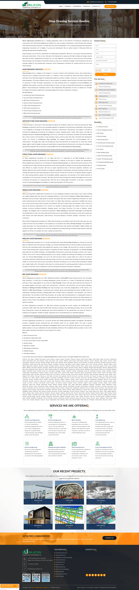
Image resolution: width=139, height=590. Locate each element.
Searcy (77, 396)
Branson (82, 369)
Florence (32, 376)
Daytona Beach (88, 372)
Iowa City (106, 379)
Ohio (35, 360)
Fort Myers (74, 376)
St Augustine (39, 398)
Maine (56, 362)
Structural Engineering (105, 86)
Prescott (72, 391)
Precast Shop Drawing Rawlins (31, 269)
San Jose (114, 362)
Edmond (48, 374)
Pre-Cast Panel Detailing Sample (105, 146)
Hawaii (114, 360)
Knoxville (81, 381)
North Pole (54, 389)
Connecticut (67, 359)
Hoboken (67, 379)
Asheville (78, 366)
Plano (40, 391)
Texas (29, 359)
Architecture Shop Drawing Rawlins (58, 149)
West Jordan (69, 399)
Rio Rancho (47, 393)
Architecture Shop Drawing (38, 121)
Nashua (60, 386)
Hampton (36, 379)
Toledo (114, 398)
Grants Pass (67, 377)
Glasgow (37, 377)
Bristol (92, 369)
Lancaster (110, 381)
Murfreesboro (41, 386)
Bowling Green (71, 369)
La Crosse (86, 381)
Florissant (37, 376)
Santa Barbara (26, 364)
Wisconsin (86, 360)
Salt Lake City (87, 394)
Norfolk (92, 388)
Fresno (87, 364)
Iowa (80, 362)
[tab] (105, 83)
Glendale (42, 377)
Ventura (74, 364)
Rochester (63, 393)
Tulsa (28, 399)
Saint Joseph (60, 394)
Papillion (106, 389)
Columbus (46, 372)
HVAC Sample (100, 168)
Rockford (88, 393)
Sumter (84, 398)
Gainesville (25, 377)
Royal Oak (25, 394)
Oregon (105, 360)
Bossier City (41, 369)
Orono (96, 389)
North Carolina (72, 360)
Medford (55, 384)
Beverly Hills (37, 364)
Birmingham (99, 367)
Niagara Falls (76, 388)
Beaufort (66, 367)
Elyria (51, 374)
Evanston (63, 374)
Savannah (38, 396)
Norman (96, 388)
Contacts (96, 587)
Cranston (64, 372)
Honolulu (73, 379)
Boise (27, 369)
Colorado (37, 359)
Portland (49, 391)
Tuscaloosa (32, 399)
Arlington (73, 366)
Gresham (31, 379)
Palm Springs (68, 364)
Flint (28, 376)
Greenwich (113, 377)
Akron (114, 364)
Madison (114, 382)
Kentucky (38, 362)
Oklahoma (66, 360)
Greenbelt (90, 377)
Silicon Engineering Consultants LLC (41, 587)
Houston (82, 379)
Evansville (68, 374)
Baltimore (29, 367)
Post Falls (60, 391)
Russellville (35, 394)
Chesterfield (92, 371)
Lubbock (105, 382)
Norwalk (60, 389)
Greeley (72, 377)
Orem (89, 389)
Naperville (51, 386)
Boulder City (56, 369)
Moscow (31, 386)
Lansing (24, 382)
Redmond (29, 393)
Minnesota (32, 362)
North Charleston (109, 388)
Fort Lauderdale (62, 376)
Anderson (57, 366)
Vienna (47, 399)
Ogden (73, 389)
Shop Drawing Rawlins (55, 269)
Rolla (106, 393)
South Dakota (30, 360)
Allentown (41, 366)
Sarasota (24, 396)
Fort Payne (80, 376)
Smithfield (107, 396)
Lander (114, 381)
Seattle (81, 396)
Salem (76, 394)
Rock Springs (82, 393)
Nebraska (61, 362)
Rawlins (24, 393)
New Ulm (36, 388)
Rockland (93, 393)
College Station (26, 372)
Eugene (58, 374)
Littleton (85, 382)
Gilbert (33, 377)
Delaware (76, 362)
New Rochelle (30, 388)
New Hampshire (40, 360)
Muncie (35, 386)
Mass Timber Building (104, 115)
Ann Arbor (62, 366)
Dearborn (95, 372)
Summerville (78, 398)
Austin (109, 366)
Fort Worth (105, 376)
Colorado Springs (34, 372)
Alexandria (35, 366)
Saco (43, 394)
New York (110, 360)
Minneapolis (98, 384)
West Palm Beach (76, 399)
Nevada (52, 362)
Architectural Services (61, 553)
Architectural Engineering (105, 83)
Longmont (95, 382)
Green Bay (77, 377)
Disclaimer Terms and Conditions (108, 587)
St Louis (55, 398)
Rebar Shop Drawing (35, 190)
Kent (77, 381)
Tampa (107, 398)
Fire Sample (100, 149)
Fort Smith (86, 376)
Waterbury (62, 399)
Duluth (24, 374)
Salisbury (81, 394)
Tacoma (97, 398)
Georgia (61, 360)
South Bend (113, 396)
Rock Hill (76, 393)
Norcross (88, 388)
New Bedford (71, 386)
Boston (47, 369)
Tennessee (73, 359)
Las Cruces (29, 382)
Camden (34, 371)
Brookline (114, 369)
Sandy (110, 394)
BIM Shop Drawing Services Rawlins (69, 116)
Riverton (53, 393)
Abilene (111, 364)
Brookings (109, 369)
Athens (82, 366)
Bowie (66, 369)
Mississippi (84, 362)
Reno (33, 393)
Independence (93, 379)
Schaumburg (49, 396)
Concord (51, 372)
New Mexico (52, 360)
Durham (28, 374)
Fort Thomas (93, 376)
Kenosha (73, 381)
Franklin (111, 376)
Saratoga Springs (31, 396)
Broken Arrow (102, 369)
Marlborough (44, 384)
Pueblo (90, 391)
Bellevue (81, 367)
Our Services (90, 587)
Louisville (100, 382)
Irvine (91, 364)
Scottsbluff (62, 396)
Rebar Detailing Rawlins (64, 234)
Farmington (95, 374)
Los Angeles (90, 362)
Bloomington (111, 367)
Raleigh (109, 391)
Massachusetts (26, 362)
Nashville (65, 386)
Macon (109, 382)
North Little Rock (41, 389)
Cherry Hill (86, 371)
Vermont (92, 360)
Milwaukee (91, 384)
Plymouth (44, 391)
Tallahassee (102, 398)
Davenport (77, 372)
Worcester (105, 399)
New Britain (91, 386)
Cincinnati (108, 371)
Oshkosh (101, 389)
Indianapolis (100, 379)
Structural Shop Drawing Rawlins (53, 185)
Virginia (62, 359)
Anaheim (50, 364)
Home (53, 25)
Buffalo (24, 371)
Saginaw (47, 394)
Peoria (114, 389)
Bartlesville (51, 367)
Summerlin (72, 398)
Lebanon (52, 382)
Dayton (82, 372)
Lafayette (91, 381)
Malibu (78, 364)
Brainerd (78, 369)
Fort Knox (55, 376)
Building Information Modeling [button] (107, 89)
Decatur (99, 372)
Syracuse (93, 398)
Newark (48, 388)
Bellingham (86, 367)
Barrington (45, 367)
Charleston (68, 371)
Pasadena (83, 364)
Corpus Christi (57, 372)
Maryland (43, 362)
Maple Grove (32, 384)
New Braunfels (84, 386)
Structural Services (61, 555)
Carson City (45, 371)
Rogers (102, 393)
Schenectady (56, 396)
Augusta (101, 366)
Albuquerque (29, 366)
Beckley (76, 367)
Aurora (105, 366)
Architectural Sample (102, 126)
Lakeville (105, 381)
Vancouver (43, 399)
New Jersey (107, 359)
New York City (42, 388)
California (25, 359)
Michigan (48, 362)
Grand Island (53, 377)
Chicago (104, 371)
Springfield (33, 398)
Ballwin (24, 367)
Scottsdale (67, 396)
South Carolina (84, 359)
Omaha (85, 389)
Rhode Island (113, 359)
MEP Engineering (103, 102)
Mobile (103, 384)
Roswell (114, 393)
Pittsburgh (35, 391)
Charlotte (74, 371)
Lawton (48, 382)
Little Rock (80, 382)
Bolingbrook (32, 369)
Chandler (63, 371)
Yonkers (110, 399)
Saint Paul (65, 394)
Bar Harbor (34, 367)
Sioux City (92, 396)
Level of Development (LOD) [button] (106, 118)
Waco (58, 399)
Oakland (32, 364)
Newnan (58, 388)
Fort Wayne (99, 376)
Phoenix (30, 391)
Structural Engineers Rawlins (39, 185)
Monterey (100, 364)
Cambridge (29, 371)
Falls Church (86, 374)
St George (50, 398)
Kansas (65, 362)
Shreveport (86, 396)
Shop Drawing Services (36, 69)
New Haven (98, 386)
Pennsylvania (42, 359)
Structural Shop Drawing (37, 154)
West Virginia (96, 359)
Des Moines (109, 372)
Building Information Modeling (64, 557)
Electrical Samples (101, 136)
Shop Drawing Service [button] (104, 111)
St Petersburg (61, 398)
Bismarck (105, 367)
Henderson (51, 379)
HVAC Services (103, 99)
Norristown (101, 388)
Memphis (60, 384)
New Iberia (104, 386)
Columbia (41, 372)
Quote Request (110, 6)
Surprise (88, 398)
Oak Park (69, 389)
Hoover (77, 379)
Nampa (46, 386)
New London (111, 386)
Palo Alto (95, 364)
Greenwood (25, 379)
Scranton (73, 396)
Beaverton (71, 367)
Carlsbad (39, 371)
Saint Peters (71, 394)
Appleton (68, 366)
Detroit (114, 372)
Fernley (106, 374)
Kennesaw (68, 381)
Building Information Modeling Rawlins (32, 315)
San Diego (103, 362)
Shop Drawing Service (102, 139)
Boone (36, 369)
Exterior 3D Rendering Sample (104, 159)
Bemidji (91, 367)
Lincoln (74, 382)
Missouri (78, 359)
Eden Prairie (42, 374)
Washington (70, 362)
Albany (24, 366)
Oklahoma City (79, 389)
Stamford (67, 398)
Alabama (90, 359)
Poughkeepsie (66, 391)
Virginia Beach (53, 399)
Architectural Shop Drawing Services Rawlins (33, 116)
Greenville (108, 377)
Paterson (110, 389)
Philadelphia (25, 391)
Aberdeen (106, 364)
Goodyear (47, 377)
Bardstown (40, 367)
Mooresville (25, 386)
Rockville (98, 393)
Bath (56, 367)
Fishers (114, 374)
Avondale (114, 366)
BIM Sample (100, 133)
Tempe (111, 398)
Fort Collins (49, 376)
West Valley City (85, 399)
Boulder (51, 369)
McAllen (50, 384)
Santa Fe (114, 394)
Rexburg (37, 393)
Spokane (28, 398)
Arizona (48, 359)
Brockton (96, 369)
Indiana (101, 359)
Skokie (102, 396)
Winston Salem (98, 399)
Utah (57, 360)
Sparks (24, 398)
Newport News (69, 388)
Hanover (41, 379)
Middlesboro (85, 384)
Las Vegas (35, 382)
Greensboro (96, 377)
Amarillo (46, 366)
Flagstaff (25, 376)
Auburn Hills (96, 366)
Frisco (115, 376)
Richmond (42, 393)
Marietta (38, 384)
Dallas (68, 372)
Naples (56, 386)
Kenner (63, 381)
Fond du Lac (43, 376)
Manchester (25, 384)
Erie (55, 374)
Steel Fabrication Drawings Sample (106, 142)
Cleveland (114, 371)
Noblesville (82, 388)
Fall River (81, 374)
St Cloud (45, 398)
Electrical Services (60, 560)
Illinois (32, 359)
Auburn (90, 366)
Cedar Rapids (51, 371)
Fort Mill (69, 376)
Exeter (76, 374)
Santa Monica (44, 364)
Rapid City (114, 391)
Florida (24, 360)
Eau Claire (36, 374)
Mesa (69, 384)
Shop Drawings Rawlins (30, 149)
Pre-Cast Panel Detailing (105, 105)
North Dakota (80, 360)
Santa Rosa (61, 364)
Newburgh (53, 388)
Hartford (46, 379)
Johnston (49, 381)
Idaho (101, 360)
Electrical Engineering (104, 93)
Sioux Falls (98, 396)
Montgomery (109, 384)
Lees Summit (59, 382)
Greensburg (102, 377)
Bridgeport (87, 369)
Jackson (114, 379)
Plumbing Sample (101, 165)
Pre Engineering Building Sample (105, 162)
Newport (63, 388)
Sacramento (108, 362)
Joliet (53, 381)
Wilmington (92, 399)
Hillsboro (62, 379)
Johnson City (43, 381)
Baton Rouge (60, 367)
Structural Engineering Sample (104, 130)
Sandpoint (106, 394)
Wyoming (97, 360)
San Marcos (100, 394)
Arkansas (52, 359)
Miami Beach (79, 384)
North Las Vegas (32, 389)
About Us (83, 587)
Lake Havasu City (98, 381)
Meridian (65, 384)
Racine (105, 391)
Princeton (77, 391)
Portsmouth (54, 391)
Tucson (24, 399)
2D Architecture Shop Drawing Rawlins (74, 149)
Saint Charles (53, 394)
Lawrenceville (42, 382)
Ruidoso (30, 394)
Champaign (57, 371)
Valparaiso (37, 399)
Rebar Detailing (103, 108)
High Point (57, 379)
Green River (84, 377)
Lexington (70, 382)
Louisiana (57, 359)
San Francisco (97, 362)
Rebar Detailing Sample (103, 152)
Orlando (93, 389)
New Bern (77, 386)
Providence (82, 391)
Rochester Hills (69, 393)
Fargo (91, 374)
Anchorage (51, 366)
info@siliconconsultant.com (96, 1)
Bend (95, 367)
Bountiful (62, 369)
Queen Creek (96, 391)
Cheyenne (98, 371)
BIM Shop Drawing (34, 274)
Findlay (110, 374)
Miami (73, 384)
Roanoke (58, 393)
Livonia (90, 382)
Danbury (72, 372)
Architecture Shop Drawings (47, 139)
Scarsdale (43, 396)
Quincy (101, 391)
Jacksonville (25, 381)
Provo (87, 391)
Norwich (64, 389)
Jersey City (36, 381)
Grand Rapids (60, 377)
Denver (104, 372)
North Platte (48, 389)
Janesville (31, 381)
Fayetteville (101, 374)
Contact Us (109, 538)
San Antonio (94, 394)
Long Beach (55, 364)
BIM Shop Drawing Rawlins (67, 315)
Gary (29, 377)
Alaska (46, 360)
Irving (110, 379)
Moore (114, 384)
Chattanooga (80, 371)
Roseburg (110, 393)
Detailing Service (103, 96)
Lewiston (65, 382)
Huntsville (87, 379)
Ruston (40, 394)
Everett (72, 374)
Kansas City (58, 381)
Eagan (32, 374)
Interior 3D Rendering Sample (104, 155)
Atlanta (86, 366)
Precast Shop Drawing (36, 238)
